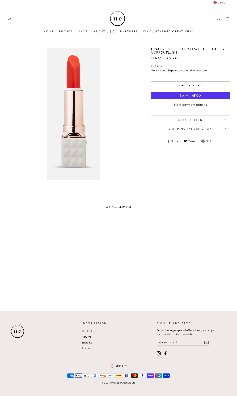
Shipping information (190, 128)
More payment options (190, 105)
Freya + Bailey (165, 57)
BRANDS (66, 31)
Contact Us (89, 331)
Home (49, 31)
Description (190, 119)
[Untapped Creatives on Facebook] (165, 353)
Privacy (86, 348)
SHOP (83, 31)
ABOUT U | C (104, 31)
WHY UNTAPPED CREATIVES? (168, 31)
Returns (86, 336)
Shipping (173, 70)
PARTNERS (129, 31)
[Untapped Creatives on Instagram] (159, 353)
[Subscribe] (206, 342)
